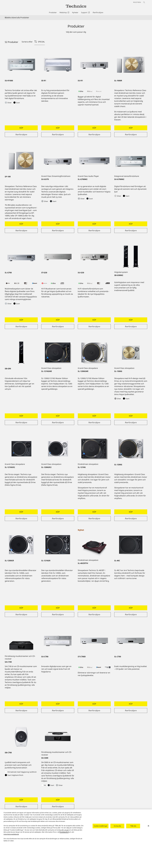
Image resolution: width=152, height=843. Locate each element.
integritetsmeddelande (11, 834)
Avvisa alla (117, 826)
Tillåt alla (133, 826)
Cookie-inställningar (100, 826)
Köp (21, 128)
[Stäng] (148, 825)
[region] (76, 826)
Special (41, 42)
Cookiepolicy (64, 832)
